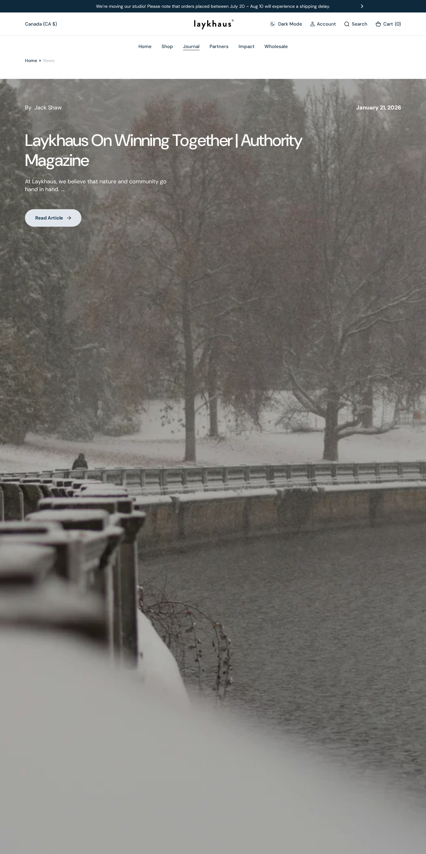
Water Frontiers (382, 107)
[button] (323, 24)
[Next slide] (362, 6)
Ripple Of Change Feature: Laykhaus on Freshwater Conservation (156, 150)
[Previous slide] (64, 6)
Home (31, 60)
